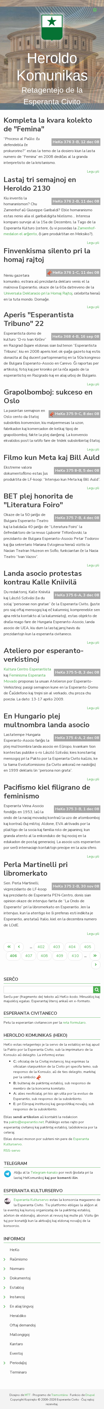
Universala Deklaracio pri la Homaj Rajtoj (38, 293)
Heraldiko (18, 1315)
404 (72, 947)
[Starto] (52, 28)
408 (44, 955)
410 (75, 955)
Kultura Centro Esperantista (27, 669)
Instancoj (17, 1297)
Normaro (17, 1268)
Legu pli (93, 172)
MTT (27, 1395)
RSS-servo (12, 1150)
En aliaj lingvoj (21, 1306)
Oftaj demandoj (23, 1325)
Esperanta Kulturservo (31, 1199)
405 (88, 947)
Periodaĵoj (18, 1363)
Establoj (17, 1287)
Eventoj (16, 1353)
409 (60, 955)
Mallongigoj (20, 1334)
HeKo (14, 1250)
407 (29, 955)
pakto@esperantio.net (26, 1122)
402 (41, 947)
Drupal (90, 1395)
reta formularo (74, 1022)
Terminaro (18, 1372)
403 (57, 947)
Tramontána (59, 1395)
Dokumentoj (20, 1278)
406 (15, 956)
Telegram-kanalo (44, 1172)
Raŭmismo (19, 1259)
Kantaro (16, 1344)
